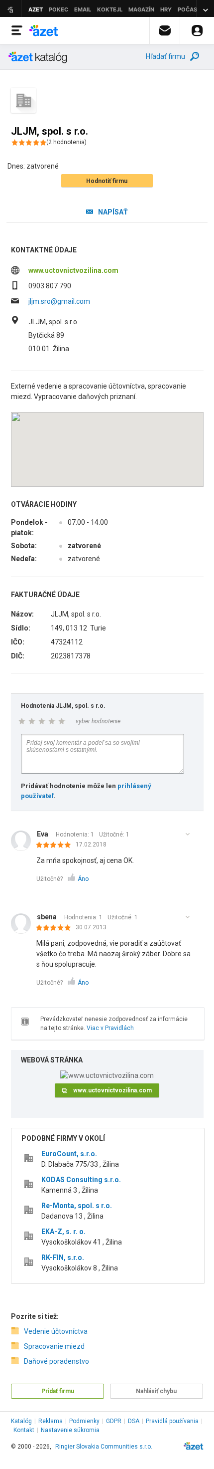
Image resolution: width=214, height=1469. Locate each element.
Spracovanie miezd (54, 1346)
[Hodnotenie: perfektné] (56, 845)
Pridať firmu (57, 1391)
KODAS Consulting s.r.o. (81, 1180)
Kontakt (23, 1430)
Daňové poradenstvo (56, 1361)
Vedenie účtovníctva (56, 1331)
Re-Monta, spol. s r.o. (76, 1206)
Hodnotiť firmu (106, 181)
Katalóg (21, 1421)
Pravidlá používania (172, 1421)
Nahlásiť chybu (156, 1391)
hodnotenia (66, 142)
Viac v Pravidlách (110, 1028)
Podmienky (84, 1421)
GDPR (113, 1421)
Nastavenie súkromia (70, 1430)
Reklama (50, 1421)
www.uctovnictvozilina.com (73, 270)
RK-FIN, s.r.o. (62, 1257)
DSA (133, 1421)
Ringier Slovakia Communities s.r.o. (103, 1446)
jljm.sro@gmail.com (59, 301)
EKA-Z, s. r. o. (63, 1232)
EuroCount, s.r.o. (69, 1154)
